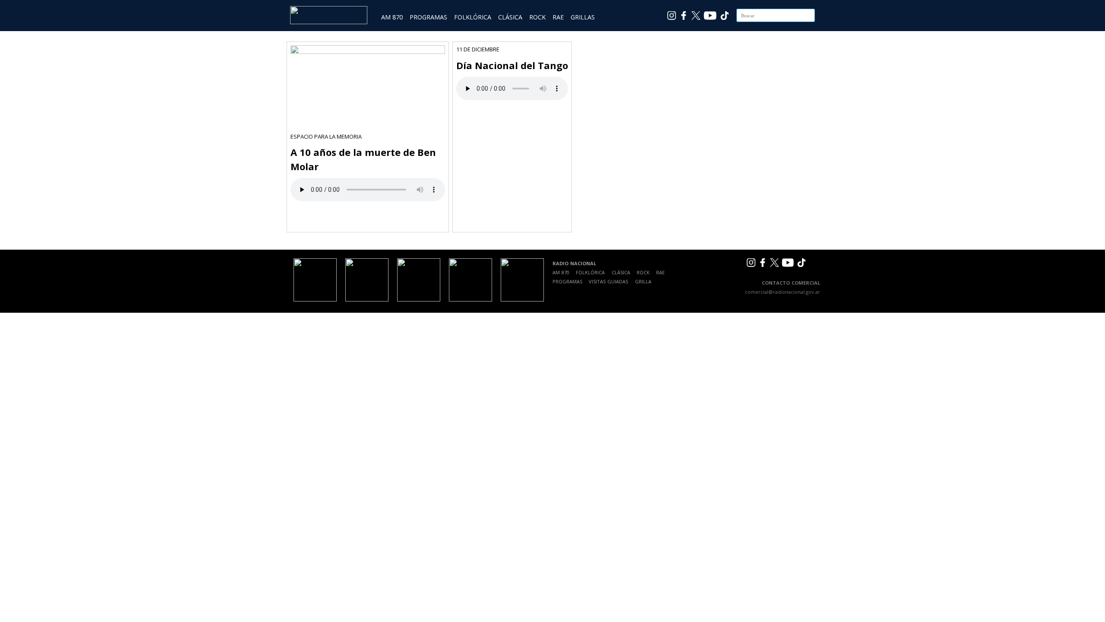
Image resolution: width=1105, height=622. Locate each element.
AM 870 (392, 17)
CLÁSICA (510, 17)
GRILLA (643, 281)
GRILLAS (583, 17)
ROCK (537, 17)
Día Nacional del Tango (512, 65)
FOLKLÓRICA (472, 17)
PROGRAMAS (428, 17)
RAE (558, 17)
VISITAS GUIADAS (608, 281)
